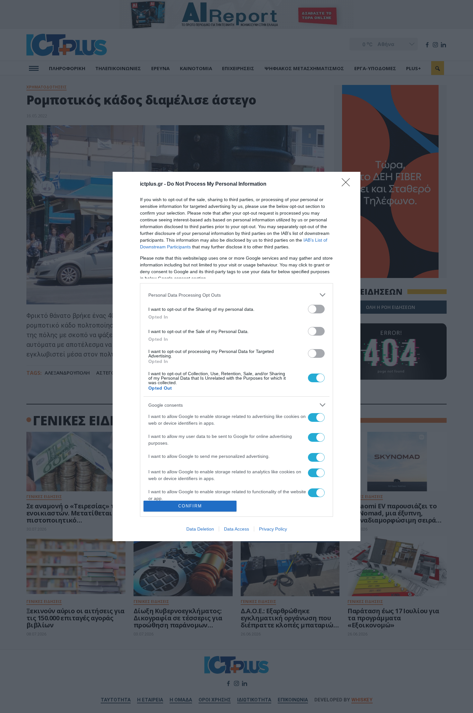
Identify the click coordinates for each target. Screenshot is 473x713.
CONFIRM (190, 506)
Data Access (236, 529)
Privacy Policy (273, 529)
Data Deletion (200, 529)
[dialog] (236, 356)
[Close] (348, 184)
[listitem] (236, 295)
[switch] (316, 309)
